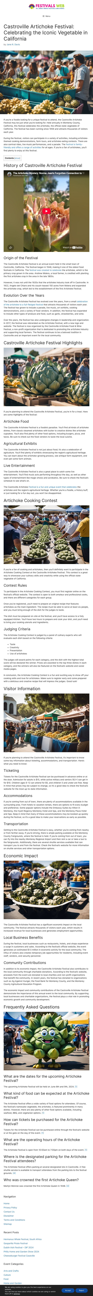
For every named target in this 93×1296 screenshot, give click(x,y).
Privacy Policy (10, 1207)
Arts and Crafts (11, 1271)
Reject (81, 1290)
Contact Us (9, 1212)
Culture (7, 1275)
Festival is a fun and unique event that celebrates (53, 487)
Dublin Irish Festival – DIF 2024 (19, 1247)
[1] (76, 1086)
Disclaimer (9, 1216)
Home (6, 1203)
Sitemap (8, 1224)
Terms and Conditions (14, 1220)
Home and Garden (13, 1283)
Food (6, 1279)
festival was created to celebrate (45, 270)
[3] (67, 1186)
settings (17, 1294)
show (17, 158)
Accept (68, 1290)
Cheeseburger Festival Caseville (19, 1256)
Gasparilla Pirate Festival (16, 1243)
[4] (14, 1173)
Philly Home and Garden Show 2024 (21, 1251)
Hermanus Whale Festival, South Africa (23, 1239)
